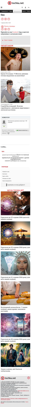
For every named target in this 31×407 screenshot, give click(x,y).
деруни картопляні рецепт (9, 154)
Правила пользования (5, 398)
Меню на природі (23, 154)
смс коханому (21, 160)
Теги (3, 151)
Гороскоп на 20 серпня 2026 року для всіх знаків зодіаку (15, 340)
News (11, 11)
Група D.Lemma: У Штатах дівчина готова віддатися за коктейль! (14, 75)
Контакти (4, 174)
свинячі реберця (11, 160)
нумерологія (15, 156)
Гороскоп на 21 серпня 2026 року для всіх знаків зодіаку (15, 278)
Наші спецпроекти (6, 180)
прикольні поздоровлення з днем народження (15, 158)
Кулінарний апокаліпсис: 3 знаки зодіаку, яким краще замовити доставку (14, 309)
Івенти (24, 11)
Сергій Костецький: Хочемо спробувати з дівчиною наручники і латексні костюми (15, 108)
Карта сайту (5, 176)
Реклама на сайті (6, 178)
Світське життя (17, 11)
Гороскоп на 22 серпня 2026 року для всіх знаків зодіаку (15, 248)
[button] (25, 7)
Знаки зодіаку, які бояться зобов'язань (11, 370)
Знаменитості (5, 11)
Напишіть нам (5, 171)
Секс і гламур (8, 40)
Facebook (15, 32)
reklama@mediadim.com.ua (23, 390)
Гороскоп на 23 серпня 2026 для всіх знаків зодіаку (15, 218)
